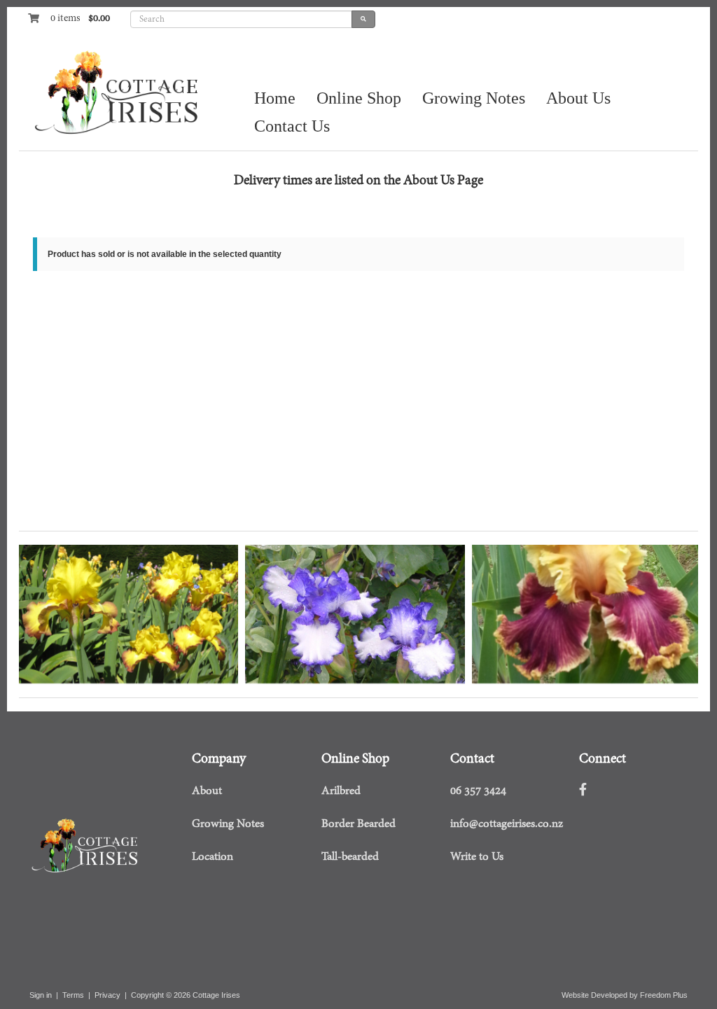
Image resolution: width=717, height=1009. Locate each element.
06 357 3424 (478, 791)
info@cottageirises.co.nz (506, 824)
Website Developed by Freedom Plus (625, 995)
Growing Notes (228, 824)
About (207, 791)
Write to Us (476, 857)
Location (212, 857)
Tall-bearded (350, 857)
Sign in (40, 995)
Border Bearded (358, 824)
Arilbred (341, 791)
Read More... (57, 638)
